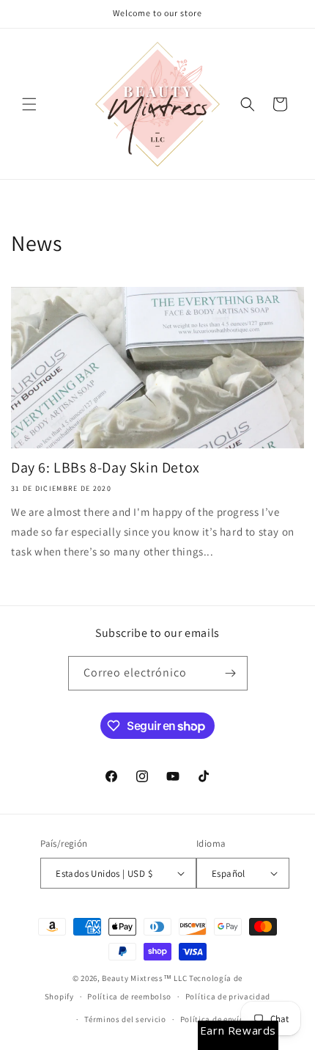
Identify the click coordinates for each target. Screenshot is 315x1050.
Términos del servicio (125, 1019)
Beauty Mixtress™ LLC (144, 978)
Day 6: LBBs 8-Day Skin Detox (105, 467)
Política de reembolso (129, 996)
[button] (29, 104)
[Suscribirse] (231, 673)
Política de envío (212, 1019)
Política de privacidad (227, 996)
